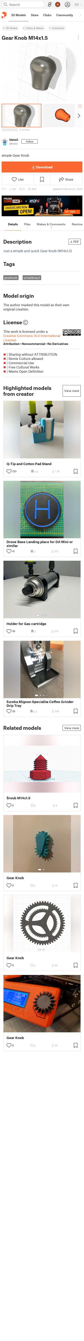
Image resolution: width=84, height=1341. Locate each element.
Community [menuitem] (64, 15)
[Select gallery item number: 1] (38, 615)
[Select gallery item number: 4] (47, 695)
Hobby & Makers (35, 28)
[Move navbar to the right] (80, 15)
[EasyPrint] (50, 4)
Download (44, 167)
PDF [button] (76, 241)
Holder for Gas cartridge (26, 624)
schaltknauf (32, 277)
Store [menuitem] (34, 15)
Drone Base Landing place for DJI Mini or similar (40, 544)
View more (71, 391)
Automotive (58, 28)
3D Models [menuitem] (18, 15)
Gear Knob (15, 878)
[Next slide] (78, 115)
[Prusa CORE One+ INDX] (42, 206)
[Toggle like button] (9, 471)
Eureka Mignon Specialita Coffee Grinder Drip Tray (40, 703)
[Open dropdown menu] (78, 37)
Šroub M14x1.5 (18, 798)
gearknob (10, 277)
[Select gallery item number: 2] (42, 615)
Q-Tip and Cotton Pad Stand (29, 464)
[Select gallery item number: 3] (45, 615)
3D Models (12, 28)
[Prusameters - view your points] (57, 4)
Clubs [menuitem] (47, 15)
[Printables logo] (4, 15)
